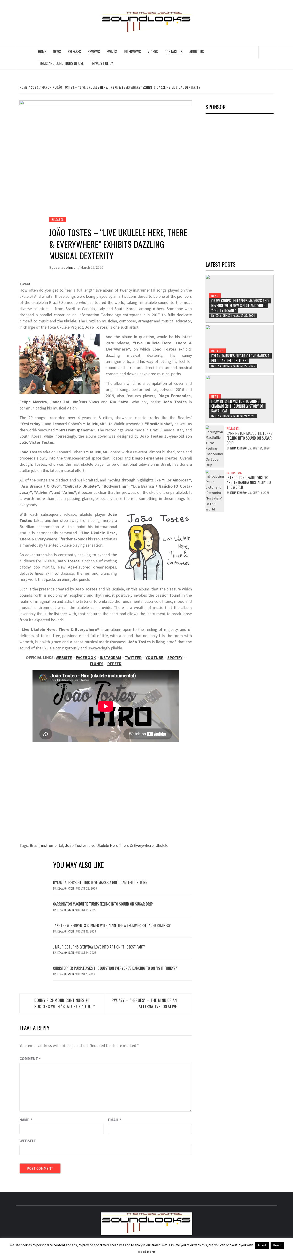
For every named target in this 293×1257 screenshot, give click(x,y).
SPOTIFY (174, 657)
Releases (74, 51)
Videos (153, 51)
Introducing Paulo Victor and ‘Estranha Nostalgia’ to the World (249, 482)
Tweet (24, 284)
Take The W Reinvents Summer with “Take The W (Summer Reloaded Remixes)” (112, 925)
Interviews (132, 51)
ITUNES (96, 663)
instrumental (52, 845)
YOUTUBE (154, 657)
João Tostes (76, 845)
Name (25, 1119)
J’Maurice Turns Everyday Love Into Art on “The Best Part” (99, 947)
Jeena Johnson (66, 267)
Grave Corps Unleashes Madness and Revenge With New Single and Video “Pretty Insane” (240, 305)
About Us (196, 51)
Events (112, 51)
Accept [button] (262, 1245)
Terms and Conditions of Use (61, 63)
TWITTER (133, 657)
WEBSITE (64, 657)
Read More (146, 1251)
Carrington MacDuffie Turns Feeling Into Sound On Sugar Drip (103, 904)
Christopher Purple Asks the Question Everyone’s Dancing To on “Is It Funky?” (115, 968)
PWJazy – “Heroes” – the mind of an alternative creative (144, 1003)
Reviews (94, 51)
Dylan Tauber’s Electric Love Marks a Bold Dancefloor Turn (100, 882)
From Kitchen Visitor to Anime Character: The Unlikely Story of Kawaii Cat (237, 406)
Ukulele (161, 845)
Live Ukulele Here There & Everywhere (121, 845)
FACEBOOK (86, 657)
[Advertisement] (240, 185)
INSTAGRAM (110, 657)
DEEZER (114, 663)
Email (115, 1119)
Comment (30, 1058)
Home (42, 51)
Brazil (34, 845)
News (57, 51)
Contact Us (173, 51)
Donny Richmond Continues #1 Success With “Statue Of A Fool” (64, 1003)
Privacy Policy (101, 63)
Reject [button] (277, 1245)
